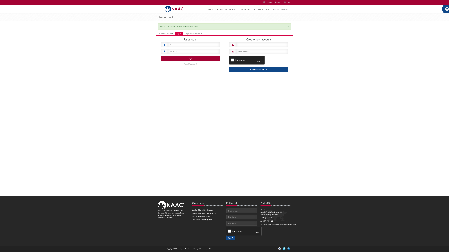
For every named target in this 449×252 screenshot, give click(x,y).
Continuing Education (250, 9)
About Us (212, 9)
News (267, 9)
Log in (179, 34)
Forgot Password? (190, 64)
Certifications (227, 9)
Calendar (269, 2)
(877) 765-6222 (267, 218)
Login (279, 2)
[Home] (174, 8)
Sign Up (231, 238)
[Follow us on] (280, 249)
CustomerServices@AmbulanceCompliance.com (277, 224)
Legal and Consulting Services (202, 210)
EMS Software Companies (201, 216)
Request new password (193, 34)
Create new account (165, 34)
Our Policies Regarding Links (202, 219)
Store (276, 9)
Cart (288, 2)
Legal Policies (209, 249)
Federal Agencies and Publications (204, 213)
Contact (285, 9)
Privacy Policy (198, 249)
